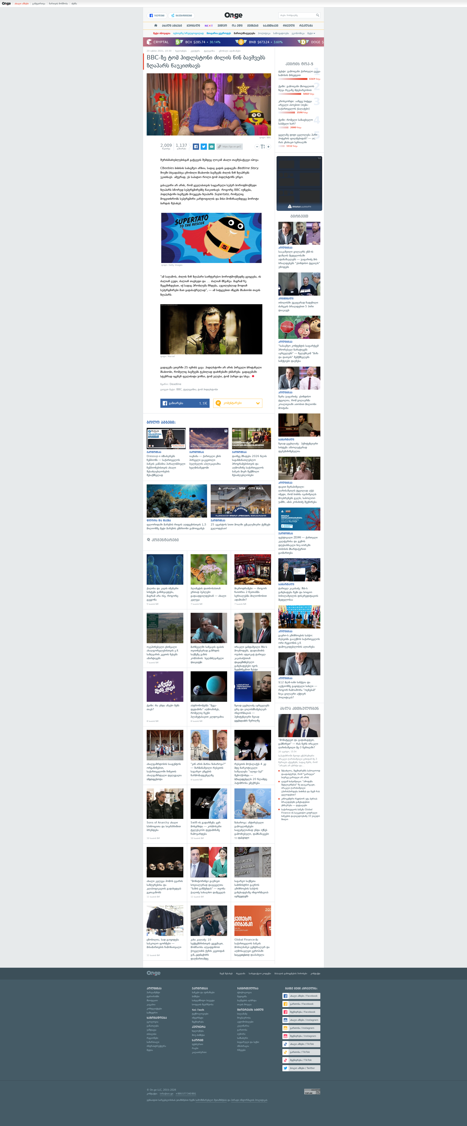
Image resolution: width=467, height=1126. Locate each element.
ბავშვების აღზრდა (246, 1000)
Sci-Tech (198, 1009)
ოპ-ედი (237, 25)
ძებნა (74, 3)
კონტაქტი (315, 973)
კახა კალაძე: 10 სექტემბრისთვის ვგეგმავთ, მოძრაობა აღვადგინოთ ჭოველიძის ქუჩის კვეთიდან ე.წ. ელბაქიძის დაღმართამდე (209, 931)
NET (209, 25)
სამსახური (242, 1038)
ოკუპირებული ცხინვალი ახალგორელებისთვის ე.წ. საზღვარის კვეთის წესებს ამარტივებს (165, 638)
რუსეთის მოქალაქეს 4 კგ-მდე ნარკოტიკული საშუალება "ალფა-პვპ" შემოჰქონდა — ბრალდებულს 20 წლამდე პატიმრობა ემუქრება (253, 755)
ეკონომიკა (298, 33)
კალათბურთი (199, 1052)
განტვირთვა (38, 3)
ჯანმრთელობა (247, 988)
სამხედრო (152, 1012)
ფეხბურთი (197, 1044)
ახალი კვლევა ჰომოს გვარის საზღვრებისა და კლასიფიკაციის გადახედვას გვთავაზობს (165, 872)
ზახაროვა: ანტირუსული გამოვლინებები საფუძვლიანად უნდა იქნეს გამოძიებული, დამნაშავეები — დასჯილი (253, 814)
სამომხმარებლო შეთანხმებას (211, 1100)
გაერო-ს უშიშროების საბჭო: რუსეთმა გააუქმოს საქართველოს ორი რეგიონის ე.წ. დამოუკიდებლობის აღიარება (299, 627)
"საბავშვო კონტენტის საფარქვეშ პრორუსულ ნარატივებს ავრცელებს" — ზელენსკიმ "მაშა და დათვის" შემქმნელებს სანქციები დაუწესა (299, 339)
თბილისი (151, 1034)
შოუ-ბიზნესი (198, 1035)
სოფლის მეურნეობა (202, 1004)
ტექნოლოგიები (200, 1013)
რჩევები (241, 1050)
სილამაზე (242, 1013)
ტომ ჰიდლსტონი (208, 389)
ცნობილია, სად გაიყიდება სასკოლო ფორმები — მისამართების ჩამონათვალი (165, 931)
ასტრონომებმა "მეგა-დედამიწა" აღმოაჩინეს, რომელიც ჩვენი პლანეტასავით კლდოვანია (209, 697)
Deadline (175, 384)
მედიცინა (242, 996)
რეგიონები (152, 1038)
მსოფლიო (152, 1000)
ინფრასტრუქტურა (156, 1046)
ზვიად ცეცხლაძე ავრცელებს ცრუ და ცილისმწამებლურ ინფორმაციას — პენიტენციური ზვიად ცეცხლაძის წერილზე (253, 697)
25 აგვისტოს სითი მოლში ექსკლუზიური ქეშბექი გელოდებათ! (243, 507)
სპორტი (197, 1040)
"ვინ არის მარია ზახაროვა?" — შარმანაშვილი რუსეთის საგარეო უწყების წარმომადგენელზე (209, 755)
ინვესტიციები (183, 15)
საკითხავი (270, 25)
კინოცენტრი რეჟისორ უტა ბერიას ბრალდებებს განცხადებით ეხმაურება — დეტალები (299, 802)
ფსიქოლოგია (244, 992)
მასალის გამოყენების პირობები (291, 973)
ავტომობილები (245, 1021)
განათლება (153, 1025)
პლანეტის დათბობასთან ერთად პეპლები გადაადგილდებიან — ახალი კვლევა (209, 580)
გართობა (242, 1029)
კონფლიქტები (154, 1008)
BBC (179, 389)
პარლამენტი (153, 992)
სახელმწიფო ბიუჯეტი (203, 1000)
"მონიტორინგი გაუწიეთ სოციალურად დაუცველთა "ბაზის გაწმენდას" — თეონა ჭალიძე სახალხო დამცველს (209, 872)
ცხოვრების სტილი (250, 1009)
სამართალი (153, 1042)
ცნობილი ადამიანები (230, 51)
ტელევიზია (209, 51)
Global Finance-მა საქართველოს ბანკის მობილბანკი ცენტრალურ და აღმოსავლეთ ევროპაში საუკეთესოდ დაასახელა (253, 931)
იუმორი (241, 1034)
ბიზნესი (196, 996)
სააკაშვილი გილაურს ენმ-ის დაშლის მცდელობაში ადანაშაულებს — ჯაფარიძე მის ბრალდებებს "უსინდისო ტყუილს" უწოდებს (299, 245)
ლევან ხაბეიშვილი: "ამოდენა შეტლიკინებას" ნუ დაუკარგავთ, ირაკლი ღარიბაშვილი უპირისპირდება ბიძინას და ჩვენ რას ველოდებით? (300, 788)
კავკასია (151, 1004)
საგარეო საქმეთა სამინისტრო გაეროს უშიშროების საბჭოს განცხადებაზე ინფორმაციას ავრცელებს (253, 872)
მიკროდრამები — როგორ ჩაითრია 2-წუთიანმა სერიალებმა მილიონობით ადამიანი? (253, 580)
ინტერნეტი (197, 1017)
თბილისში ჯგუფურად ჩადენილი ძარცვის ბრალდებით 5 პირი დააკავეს (299, 292)
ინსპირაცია (243, 1046)
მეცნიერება (198, 1021)
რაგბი (195, 1048)
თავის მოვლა (244, 1004)
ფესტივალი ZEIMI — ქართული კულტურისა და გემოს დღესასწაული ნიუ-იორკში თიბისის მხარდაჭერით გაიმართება (299, 531)
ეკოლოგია (152, 1021)
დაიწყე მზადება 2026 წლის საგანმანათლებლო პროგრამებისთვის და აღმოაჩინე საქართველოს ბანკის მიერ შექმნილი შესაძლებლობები (253, 452)
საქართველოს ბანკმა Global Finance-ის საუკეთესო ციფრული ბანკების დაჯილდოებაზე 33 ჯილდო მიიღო (300, 814)
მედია (150, 1050)
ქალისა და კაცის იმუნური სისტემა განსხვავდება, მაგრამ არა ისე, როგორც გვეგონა (165, 580)
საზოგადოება (281, 33)
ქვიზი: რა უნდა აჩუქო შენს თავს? (165, 697)
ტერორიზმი (153, 996)
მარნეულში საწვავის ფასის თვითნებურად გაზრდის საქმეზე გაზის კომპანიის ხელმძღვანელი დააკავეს (209, 638)
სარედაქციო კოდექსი (260, 973)
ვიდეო (222, 25)
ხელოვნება (181, 51)
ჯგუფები (159, 15)
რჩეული (289, 25)
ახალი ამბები (22, 3)
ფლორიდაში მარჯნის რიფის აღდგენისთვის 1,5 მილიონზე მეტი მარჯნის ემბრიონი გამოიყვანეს (179, 507)
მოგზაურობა (244, 1017)
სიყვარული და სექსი (248, 1042)
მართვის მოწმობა (58, 3)
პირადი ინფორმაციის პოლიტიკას (249, 1100)
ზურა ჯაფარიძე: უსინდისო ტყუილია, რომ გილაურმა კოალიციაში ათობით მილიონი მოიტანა (299, 388)
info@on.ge (166, 1093)
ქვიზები (252, 25)
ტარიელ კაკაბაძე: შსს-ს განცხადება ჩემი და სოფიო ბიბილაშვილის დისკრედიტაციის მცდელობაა (299, 580)
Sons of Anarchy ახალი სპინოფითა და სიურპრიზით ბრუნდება (165, 814)
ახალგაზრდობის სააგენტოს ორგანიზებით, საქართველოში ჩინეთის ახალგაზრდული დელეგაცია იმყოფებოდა (165, 755)
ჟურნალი (193, 25)
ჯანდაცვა (151, 1029)
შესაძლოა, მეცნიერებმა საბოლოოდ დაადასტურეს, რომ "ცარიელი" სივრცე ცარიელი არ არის (300, 774)
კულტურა (195, 51)
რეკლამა (306, 25)
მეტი (310, 33)
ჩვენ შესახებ (226, 973)
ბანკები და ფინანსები (203, 992)
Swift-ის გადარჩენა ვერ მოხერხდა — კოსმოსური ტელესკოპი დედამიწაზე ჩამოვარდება (209, 814)
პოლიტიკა (264, 33)
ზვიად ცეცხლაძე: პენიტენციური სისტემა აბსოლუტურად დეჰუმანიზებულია (299, 433)
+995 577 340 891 (185, 1093)
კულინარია (243, 1025)
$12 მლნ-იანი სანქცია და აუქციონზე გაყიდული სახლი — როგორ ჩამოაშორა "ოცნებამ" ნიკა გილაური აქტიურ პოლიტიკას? (299, 675)
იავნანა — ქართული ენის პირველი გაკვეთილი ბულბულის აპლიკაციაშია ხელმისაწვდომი (210, 449)
